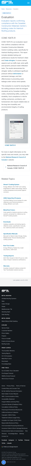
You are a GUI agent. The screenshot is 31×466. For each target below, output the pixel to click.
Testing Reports (6, 353)
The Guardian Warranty (8, 350)
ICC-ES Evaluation (7, 356)
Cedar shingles (9, 60)
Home (3, 9)
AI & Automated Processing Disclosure (12, 425)
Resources (9, 9)
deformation (17, 73)
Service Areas (5, 328)
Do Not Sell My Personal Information (12, 391)
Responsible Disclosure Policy (10, 423)
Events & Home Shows (8, 341)
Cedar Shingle (6, 304)
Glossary (4, 433)
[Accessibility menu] (3, 462)
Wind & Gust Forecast (8, 378)
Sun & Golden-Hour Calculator (10, 370)
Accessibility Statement (8, 399)
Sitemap (21, 433)
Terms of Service (20, 385)
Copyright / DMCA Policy (9, 415)
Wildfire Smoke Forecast (8, 376)
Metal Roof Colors (7, 358)
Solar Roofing (5, 314)
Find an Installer (6, 338)
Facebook (4, 440)
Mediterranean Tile (7, 309)
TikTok (3, 443)
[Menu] (28, 3)
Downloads (5, 361)
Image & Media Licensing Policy (10, 401)
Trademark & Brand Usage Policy (11, 417)
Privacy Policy (10, 385)
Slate (3, 301)
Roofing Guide (6, 344)
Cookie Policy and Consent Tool (11, 388)
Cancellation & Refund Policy (10, 407)
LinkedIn (9, 443)
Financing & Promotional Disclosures (12, 409)
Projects (4, 336)
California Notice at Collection (10, 412)
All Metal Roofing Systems (9, 298)
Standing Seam (6, 311)
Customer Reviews (7, 330)
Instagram (11, 440)
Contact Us (5, 436)
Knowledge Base (6, 364)
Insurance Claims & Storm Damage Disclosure (14, 428)
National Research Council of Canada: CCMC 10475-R (17, 167)
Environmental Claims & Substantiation (12, 431)
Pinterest (26, 440)
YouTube (20, 440)
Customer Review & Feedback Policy (12, 404)
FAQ (26, 431)
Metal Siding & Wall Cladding (10, 321)
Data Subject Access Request (10, 393)
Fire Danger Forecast (7, 373)
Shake (3, 306)
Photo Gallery (5, 333)
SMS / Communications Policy (10, 396)
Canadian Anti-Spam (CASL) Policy (11, 420)
